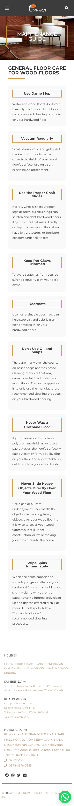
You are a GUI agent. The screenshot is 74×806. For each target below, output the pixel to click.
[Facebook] (7, 775)
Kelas (36, 686)
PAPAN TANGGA (58, 668)
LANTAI (9, 664)
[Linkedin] (25, 775)
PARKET (20, 664)
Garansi (8, 690)
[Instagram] (13, 775)
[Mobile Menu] (7, 8)
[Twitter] (19, 775)
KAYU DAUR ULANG (17, 668)
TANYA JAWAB (53, 690)
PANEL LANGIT (35, 664)
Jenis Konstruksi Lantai (18, 686)
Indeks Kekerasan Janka (29, 690)
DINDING (10, 672)
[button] (37, 36)
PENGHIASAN (54, 664)
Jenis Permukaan (51, 686)
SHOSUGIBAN (39, 668)
